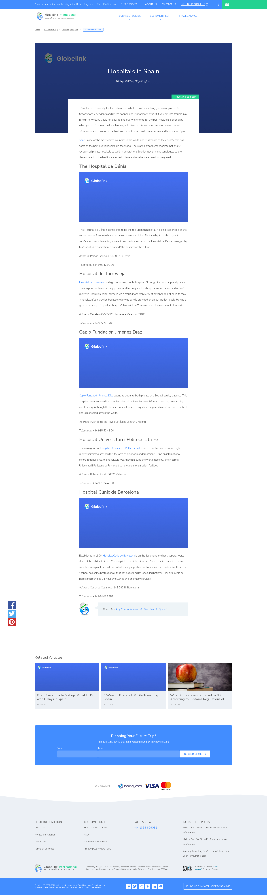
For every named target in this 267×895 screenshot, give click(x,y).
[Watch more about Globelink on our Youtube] (160, 886)
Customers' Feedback (95, 841)
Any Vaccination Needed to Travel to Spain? (141, 609)
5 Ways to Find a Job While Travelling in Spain (132, 697)
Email (100, 748)
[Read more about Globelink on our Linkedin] (154, 886)
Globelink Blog (51, 30)
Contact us (40, 841)
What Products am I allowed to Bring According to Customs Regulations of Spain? (197, 697)
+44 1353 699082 (125, 4)
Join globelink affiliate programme (208, 886)
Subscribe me (193, 753)
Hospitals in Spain (93, 30)
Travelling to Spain (70, 30)
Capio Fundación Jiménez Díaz (96, 395)
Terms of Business (44, 848)
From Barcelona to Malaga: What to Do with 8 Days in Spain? (65, 697)
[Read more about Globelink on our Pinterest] (147, 886)
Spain (82, 140)
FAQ (86, 834)
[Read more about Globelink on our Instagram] (141, 886)
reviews (98, 887)
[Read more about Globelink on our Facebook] (128, 886)
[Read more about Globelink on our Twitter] (134, 886)
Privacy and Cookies (45, 834)
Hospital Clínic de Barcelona (119, 555)
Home (37, 30)
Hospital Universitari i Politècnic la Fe (121, 448)
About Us (151, 4)
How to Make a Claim (95, 827)
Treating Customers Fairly (97, 848)
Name (59, 748)
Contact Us (168, 4)
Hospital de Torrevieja (91, 282)
